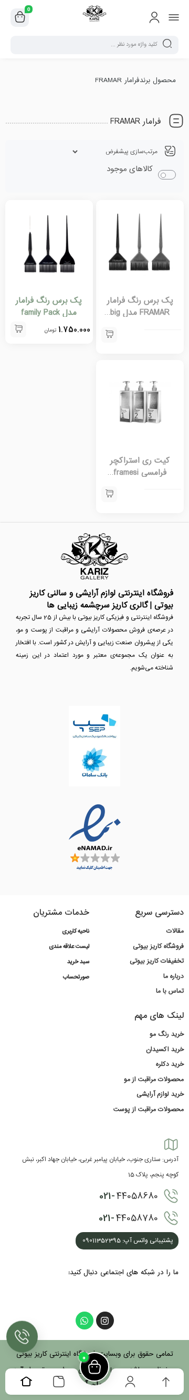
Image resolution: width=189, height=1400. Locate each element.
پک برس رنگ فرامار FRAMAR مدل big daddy (140, 312)
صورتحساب (76, 977)
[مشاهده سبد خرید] (20, 18)
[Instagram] (105, 1320)
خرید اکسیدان (165, 1049)
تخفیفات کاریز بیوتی (157, 961)
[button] (18, 329)
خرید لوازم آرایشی (160, 1094)
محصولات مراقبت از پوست (148, 1109)
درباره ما (173, 976)
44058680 (128, 1196)
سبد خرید (78, 962)
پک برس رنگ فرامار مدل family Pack (49, 306)
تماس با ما (170, 991)
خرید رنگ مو (167, 1034)
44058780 (128, 1218)
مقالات (175, 931)
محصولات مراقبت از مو (154, 1079)
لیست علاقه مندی (69, 947)
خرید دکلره (170, 1064)
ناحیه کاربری (75, 931)
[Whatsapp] (84, 1320)
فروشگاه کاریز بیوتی (158, 946)
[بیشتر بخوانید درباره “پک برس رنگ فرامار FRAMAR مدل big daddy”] (109, 335)
